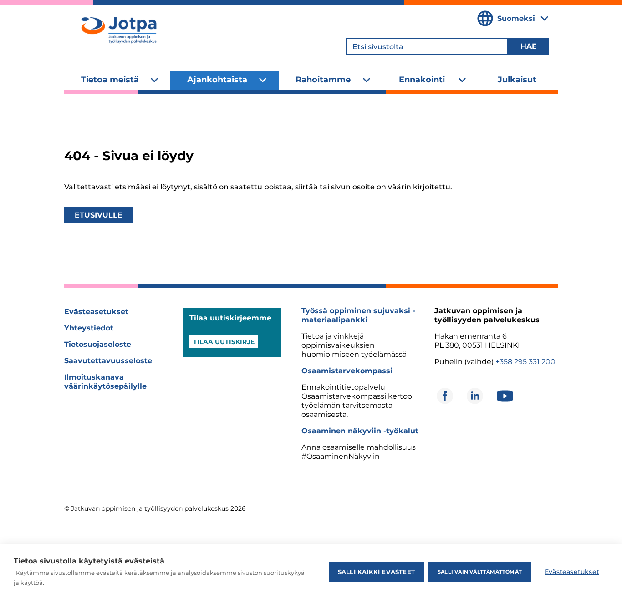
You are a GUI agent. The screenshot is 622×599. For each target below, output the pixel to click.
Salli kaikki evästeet (376, 571)
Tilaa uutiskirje (224, 342)
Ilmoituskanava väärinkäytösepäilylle (105, 382)
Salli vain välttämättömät (480, 572)
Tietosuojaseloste (97, 344)
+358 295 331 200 (525, 361)
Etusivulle (98, 215)
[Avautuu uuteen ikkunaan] (444, 396)
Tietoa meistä (110, 80)
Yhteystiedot (88, 328)
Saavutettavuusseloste (108, 360)
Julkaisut (517, 80)
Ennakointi (422, 80)
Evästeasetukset (96, 311)
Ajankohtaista (217, 80)
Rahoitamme (323, 80)
